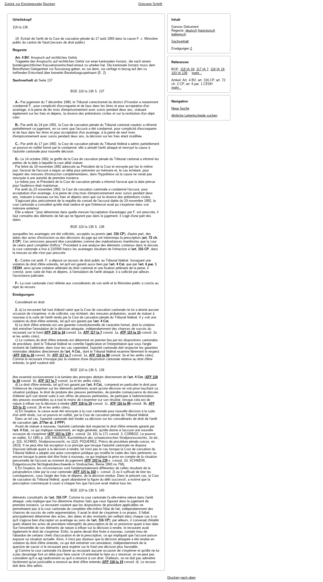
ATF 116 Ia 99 (120, 403)
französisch (206, 30)
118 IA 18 (187, 69)
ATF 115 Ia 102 (85, 472)
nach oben (188, 577)
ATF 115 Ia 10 (130, 332)
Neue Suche (180, 108)
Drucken (49, 4)
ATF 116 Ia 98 (99, 355)
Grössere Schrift (150, 4)
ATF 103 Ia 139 (59, 434)
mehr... (197, 73)
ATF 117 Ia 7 (92, 332)
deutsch (191, 30)
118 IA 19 (217, 69)
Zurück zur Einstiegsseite (23, 4)
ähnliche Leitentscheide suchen (194, 115)
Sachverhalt (180, 41)
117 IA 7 (202, 69)
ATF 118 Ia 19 (81, 403)
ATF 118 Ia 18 (55, 332)
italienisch (178, 34)
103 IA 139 (179, 73)
